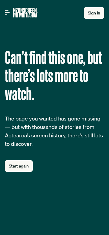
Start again (19, 166)
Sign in (94, 13)
